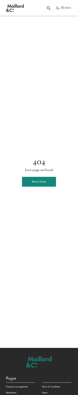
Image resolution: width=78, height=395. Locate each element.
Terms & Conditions (51, 387)
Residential (11, 393)
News (44, 393)
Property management (17, 387)
